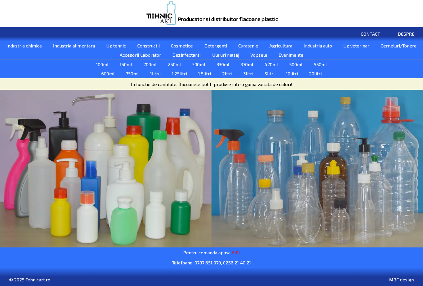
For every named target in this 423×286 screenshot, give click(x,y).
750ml (132, 73)
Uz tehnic (116, 45)
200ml (150, 64)
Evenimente (291, 55)
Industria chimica (24, 45)
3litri (248, 73)
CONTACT (370, 34)
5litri (269, 73)
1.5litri (204, 73)
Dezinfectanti (186, 55)
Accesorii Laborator (140, 55)
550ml (320, 64)
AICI (236, 252)
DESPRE (406, 34)
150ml (126, 64)
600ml (108, 73)
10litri (292, 73)
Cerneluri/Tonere (399, 45)
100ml (102, 64)
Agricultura (280, 45)
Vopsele (258, 55)
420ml (271, 64)
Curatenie (248, 45)
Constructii (148, 45)
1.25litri (179, 73)
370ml (247, 64)
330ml (223, 64)
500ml (295, 64)
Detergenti (215, 45)
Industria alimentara (74, 45)
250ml (174, 64)
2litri (227, 73)
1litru (155, 73)
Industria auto (318, 45)
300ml (198, 64)
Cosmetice (182, 45)
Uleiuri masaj (225, 55)
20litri (315, 73)
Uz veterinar (356, 45)
